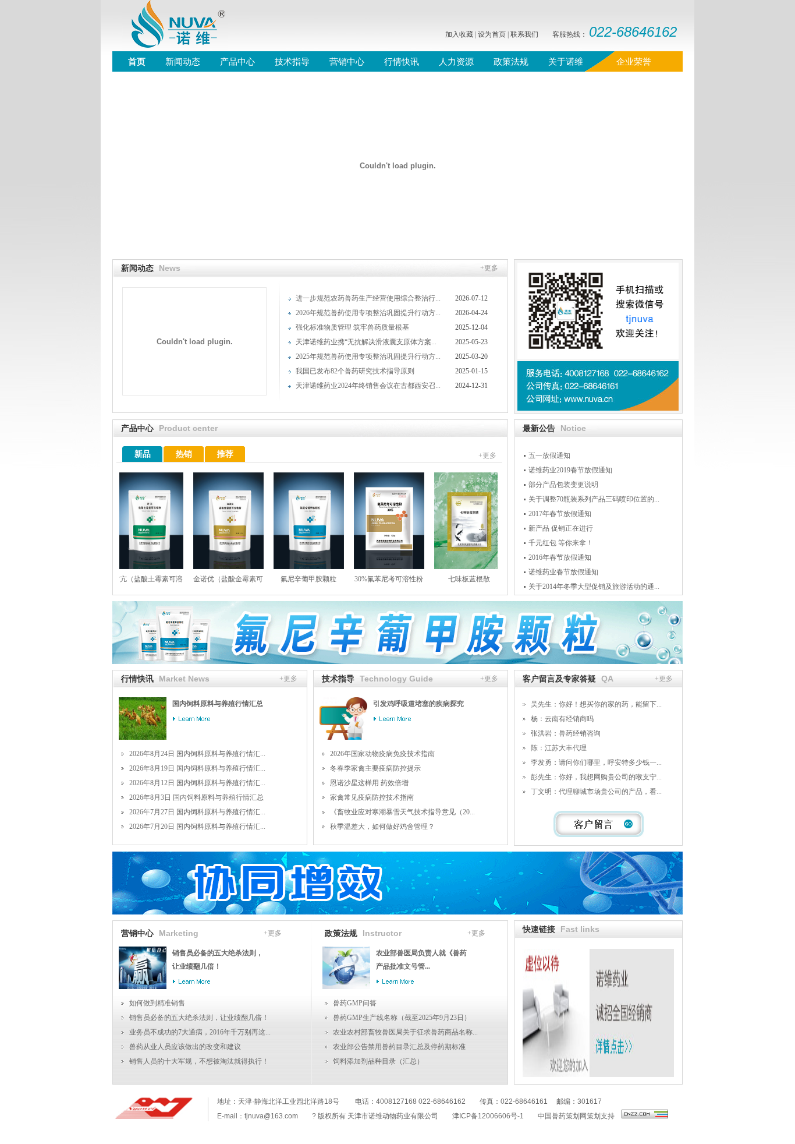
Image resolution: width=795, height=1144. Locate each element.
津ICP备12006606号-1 (488, 1116)
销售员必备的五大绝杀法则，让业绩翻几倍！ (199, 1018)
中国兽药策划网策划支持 (576, 1116)
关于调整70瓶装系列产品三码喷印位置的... (593, 499)
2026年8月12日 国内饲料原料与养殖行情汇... (197, 783)
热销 (184, 454)
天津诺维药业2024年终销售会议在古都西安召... (368, 386)
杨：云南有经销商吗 (562, 719)
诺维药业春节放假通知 (563, 572)
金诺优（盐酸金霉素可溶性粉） (214, 582)
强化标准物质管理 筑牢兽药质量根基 (352, 327)
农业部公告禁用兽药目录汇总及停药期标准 (399, 1047)
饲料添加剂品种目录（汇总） (378, 1061)
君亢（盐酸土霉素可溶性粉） (134, 582)
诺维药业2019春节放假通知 (570, 470)
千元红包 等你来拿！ (560, 543)
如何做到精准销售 (157, 1003)
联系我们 (524, 34)
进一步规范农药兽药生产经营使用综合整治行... (368, 298)
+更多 (489, 268)
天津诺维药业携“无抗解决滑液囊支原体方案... (366, 342)
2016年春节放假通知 (559, 557)
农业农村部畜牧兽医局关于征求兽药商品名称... (405, 1032)
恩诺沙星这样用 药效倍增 (369, 783)
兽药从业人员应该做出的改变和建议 (185, 1047)
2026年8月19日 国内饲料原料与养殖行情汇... (197, 768)
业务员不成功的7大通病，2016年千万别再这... (200, 1032)
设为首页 (492, 34)
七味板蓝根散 (455, 579)
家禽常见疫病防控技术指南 (372, 797)
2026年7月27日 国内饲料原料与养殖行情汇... (197, 812)
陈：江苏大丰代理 (559, 748)
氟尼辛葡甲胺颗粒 (294, 579)
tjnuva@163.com (271, 1116)
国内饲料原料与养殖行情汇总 (217, 704)
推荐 (225, 454)
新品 (142, 454)
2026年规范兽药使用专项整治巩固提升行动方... (368, 313)
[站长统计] (645, 1116)
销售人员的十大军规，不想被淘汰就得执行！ (199, 1061)
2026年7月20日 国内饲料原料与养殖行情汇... (197, 826)
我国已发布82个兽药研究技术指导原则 (355, 371)
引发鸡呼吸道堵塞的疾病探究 (418, 704)
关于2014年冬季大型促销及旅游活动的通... (593, 586)
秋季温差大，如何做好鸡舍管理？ (382, 826)
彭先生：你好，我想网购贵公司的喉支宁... (596, 777)
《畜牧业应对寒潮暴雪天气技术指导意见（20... (402, 812)
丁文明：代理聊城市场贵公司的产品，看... (596, 792)
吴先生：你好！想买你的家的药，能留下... (596, 704)
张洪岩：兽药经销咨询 (566, 733)
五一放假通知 (549, 455)
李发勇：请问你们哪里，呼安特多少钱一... (596, 762)
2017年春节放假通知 (559, 514)
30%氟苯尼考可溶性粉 (374, 579)
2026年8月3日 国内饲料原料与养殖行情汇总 (196, 797)
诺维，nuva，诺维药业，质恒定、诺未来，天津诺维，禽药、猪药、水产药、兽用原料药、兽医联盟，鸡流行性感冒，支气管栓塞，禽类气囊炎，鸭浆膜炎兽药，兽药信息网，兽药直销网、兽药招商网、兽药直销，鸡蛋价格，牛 (170, 25)
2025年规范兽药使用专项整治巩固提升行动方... (368, 356)
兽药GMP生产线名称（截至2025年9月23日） (402, 1018)
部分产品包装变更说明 (563, 485)
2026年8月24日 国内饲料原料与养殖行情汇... (197, 754)
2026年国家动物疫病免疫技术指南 (382, 754)
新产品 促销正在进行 (560, 528)
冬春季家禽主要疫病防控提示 (375, 768)
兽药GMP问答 (355, 1003)
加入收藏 (459, 34)
